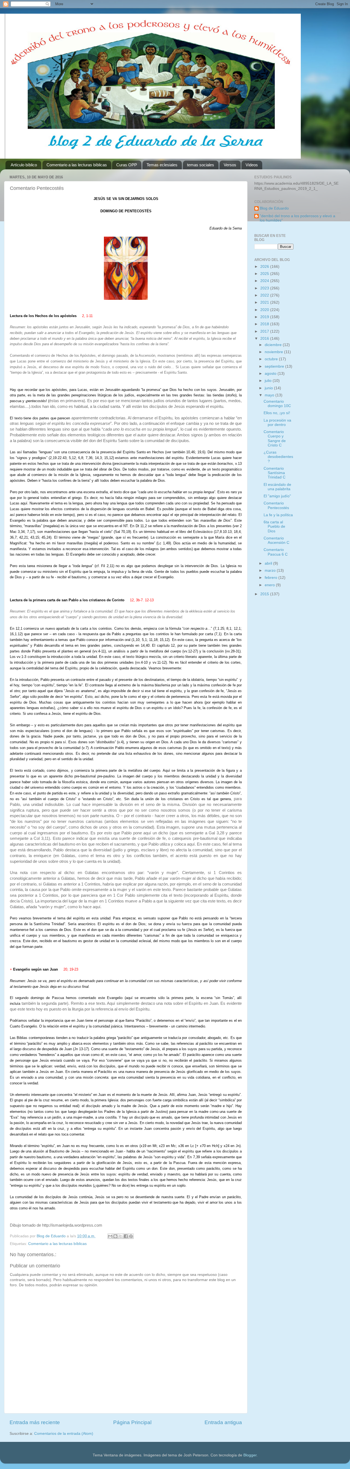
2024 (265, 281)
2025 (265, 274)
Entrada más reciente (35, 1422)
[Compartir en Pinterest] (131, 1236)
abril (269, 563)
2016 (265, 338)
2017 (265, 331)
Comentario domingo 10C (277, 403)
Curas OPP (126, 164)
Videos (252, 164)
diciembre (274, 345)
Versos (230, 164)
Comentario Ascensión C (276, 540)
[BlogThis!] (115, 1236)
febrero (271, 578)
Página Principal (132, 1422)
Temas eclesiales (162, 164)
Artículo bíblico (24, 164)
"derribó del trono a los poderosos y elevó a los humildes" (297, 218)
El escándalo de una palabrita (277, 487)
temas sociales (200, 164)
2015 (265, 594)
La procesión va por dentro (277, 422)
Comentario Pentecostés (276, 505)
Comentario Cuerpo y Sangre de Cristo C (275, 438)
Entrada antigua (223, 1422)
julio (269, 381)
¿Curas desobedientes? (278, 456)
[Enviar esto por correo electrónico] (110, 1236)
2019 (265, 317)
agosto (271, 373)
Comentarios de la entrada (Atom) (63, 1434)
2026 (265, 267)
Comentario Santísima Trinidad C (274, 472)
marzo (271, 570)
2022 (265, 295)
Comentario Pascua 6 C (276, 552)
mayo (270, 395)
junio (269, 388)
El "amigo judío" (277, 496)
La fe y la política (278, 515)
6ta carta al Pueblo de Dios (274, 526)
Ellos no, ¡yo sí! (277, 413)
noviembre (274, 352)
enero (270, 585)
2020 (265, 310)
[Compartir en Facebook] (126, 1236)
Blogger (249, 1455)
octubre (272, 359)
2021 (265, 302)
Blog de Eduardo (274, 208)
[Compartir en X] (120, 1236)
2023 (265, 288)
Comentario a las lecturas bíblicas (76, 164)
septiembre (275, 366)
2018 (265, 324)
